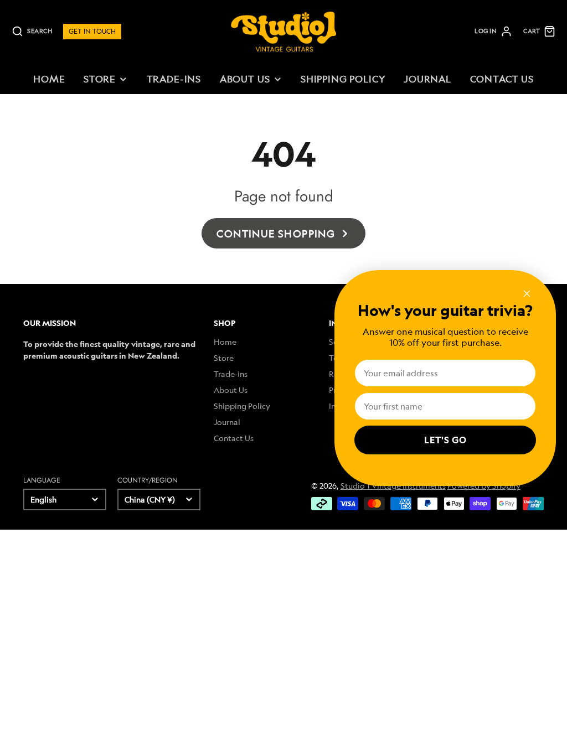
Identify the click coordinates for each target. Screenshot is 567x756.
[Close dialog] (527, 294)
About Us (245, 79)
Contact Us (502, 79)
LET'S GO (445, 440)
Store (100, 79)
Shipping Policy (343, 79)
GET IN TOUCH (92, 31)
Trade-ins (174, 79)
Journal (427, 79)
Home (49, 79)
